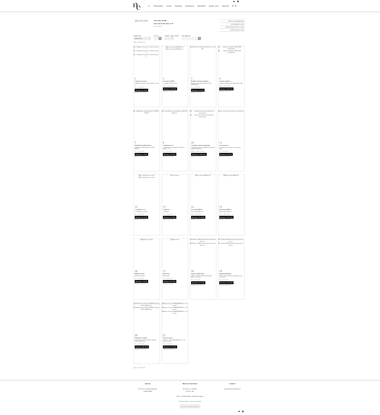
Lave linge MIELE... (197, 209)
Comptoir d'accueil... (141, 81)
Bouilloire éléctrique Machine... (200, 81)
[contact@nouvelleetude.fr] (234, 1)
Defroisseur (166, 273)
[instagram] (238, 1)
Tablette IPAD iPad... (225, 273)
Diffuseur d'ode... (140, 273)
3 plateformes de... (168, 145)
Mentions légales (198, 396)
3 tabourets (166, 209)
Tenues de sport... (168, 338)
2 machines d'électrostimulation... (201, 145)
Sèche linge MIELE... (225, 209)
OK (160, 38)
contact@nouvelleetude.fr (232, 389)
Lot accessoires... (224, 145)
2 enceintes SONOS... (169, 81)
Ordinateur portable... (141, 338)
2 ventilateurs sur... (140, 209)
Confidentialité (186, 396)
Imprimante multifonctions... (143, 145)
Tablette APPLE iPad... (198, 273)
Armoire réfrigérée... (225, 81)
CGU (178, 396)
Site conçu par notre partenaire (190, 406)
